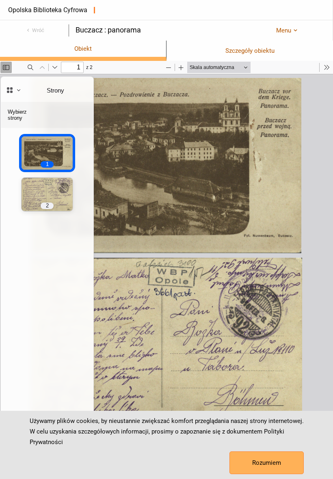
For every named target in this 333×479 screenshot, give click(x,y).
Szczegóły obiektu (250, 50)
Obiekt (83, 48)
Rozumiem (266, 462)
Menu (283, 30)
